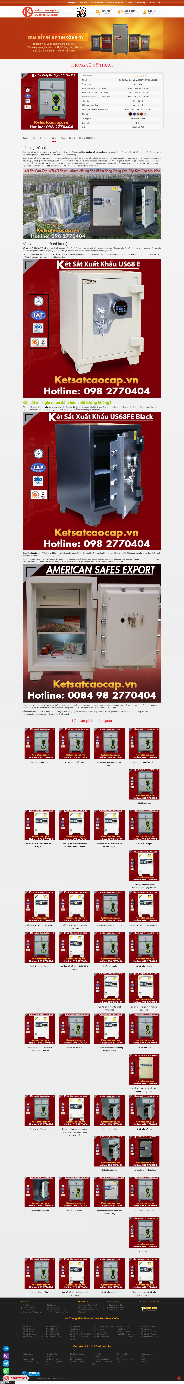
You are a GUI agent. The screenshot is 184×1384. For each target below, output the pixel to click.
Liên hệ (152, 2)
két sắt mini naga (144, 802)
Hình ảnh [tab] (43, 138)
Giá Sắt (120, 1361)
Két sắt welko (99, 1329)
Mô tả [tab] (54, 138)
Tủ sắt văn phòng (77, 1354)
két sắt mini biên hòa (144, 1129)
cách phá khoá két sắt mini (40, 1129)
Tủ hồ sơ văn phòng (101, 1359)
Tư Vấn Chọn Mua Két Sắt (80, 1334)
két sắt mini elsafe (109, 966)
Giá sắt (25, 1356)
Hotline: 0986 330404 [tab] (87, 138)
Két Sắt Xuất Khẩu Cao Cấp (88, 1310)
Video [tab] (62, 138)
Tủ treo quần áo (52, 1356)
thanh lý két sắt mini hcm (40, 966)
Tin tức (130, 2)
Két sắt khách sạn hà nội (103, 1326)
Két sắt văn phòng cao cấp (33, 1336)
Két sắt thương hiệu (125, 1331)
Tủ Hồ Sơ (26, 1305)
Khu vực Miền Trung (116, 1307)
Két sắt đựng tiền (76, 1329)
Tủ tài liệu (97, 1354)
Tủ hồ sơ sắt (122, 1354)
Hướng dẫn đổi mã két (115, 2)
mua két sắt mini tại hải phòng (144, 1169)
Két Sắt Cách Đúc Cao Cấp (32, 1312)
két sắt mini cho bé (74, 1210)
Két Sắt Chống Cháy (30, 1310)
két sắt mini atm (144, 1251)
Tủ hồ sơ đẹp (28, 1354)
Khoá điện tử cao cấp (149, 1336)
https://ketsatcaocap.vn (32, 714)
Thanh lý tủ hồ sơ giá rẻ (32, 1361)
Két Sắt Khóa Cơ (100, 1334)
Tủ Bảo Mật (82, 1312)
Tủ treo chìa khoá (148, 1354)
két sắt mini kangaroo (40, 1210)
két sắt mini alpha (109, 1169)
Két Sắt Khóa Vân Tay (125, 1334)
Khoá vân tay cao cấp (125, 1336)
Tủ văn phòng (146, 1359)
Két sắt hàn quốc (123, 1329)
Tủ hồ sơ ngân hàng (125, 1359)
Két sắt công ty (52, 1331)
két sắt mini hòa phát (39, 762)
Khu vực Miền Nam (116, 1310)
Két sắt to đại (28, 1331)
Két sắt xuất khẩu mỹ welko (88, 1305)
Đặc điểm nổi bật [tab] (29, 138)
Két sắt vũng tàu (123, 1326)
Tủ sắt (143, 1356)
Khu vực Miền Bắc (116, 1305)
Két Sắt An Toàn (29, 1307)
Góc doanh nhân (97, 2)
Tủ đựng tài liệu (29, 1359)
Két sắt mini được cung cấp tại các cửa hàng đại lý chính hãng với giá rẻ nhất (74, 1132)
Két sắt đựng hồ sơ (53, 1336)
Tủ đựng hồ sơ (52, 1359)
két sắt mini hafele (109, 1129)
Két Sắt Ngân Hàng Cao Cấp (57, 1312)
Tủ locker (97, 1356)
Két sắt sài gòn (29, 1326)
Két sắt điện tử (28, 1329)
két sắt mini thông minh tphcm (109, 925)
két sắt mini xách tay (144, 966)
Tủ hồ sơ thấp (51, 1354)
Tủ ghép (73, 1356)
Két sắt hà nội (51, 1329)
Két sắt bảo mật (76, 1331)
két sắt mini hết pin (144, 843)
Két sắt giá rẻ (146, 1329)
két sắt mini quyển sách (74, 762)
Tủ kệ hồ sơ (145, 1361)
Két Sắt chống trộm (101, 1336)
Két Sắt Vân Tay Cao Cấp (56, 1310)
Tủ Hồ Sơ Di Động (77, 1361)
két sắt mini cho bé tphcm (144, 1210)
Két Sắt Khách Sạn (54, 1307)
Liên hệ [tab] (72, 138)
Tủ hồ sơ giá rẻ (76, 1359)
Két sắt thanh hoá (148, 1326)
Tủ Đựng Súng (52, 1305)
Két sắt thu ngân (29, 1334)
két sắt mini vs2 (144, 1047)
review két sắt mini (74, 1047)
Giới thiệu (83, 2)
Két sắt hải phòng (53, 1326)
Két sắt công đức (53, 1334)
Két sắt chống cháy (148, 1331)
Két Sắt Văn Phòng (85, 1307)
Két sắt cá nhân (100, 1331)
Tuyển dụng (141, 2)
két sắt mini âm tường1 (40, 1292)
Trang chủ (72, 2)
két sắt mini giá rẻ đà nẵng (144, 762)
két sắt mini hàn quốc (109, 1292)
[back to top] (179, 1378)
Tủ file (119, 1356)
